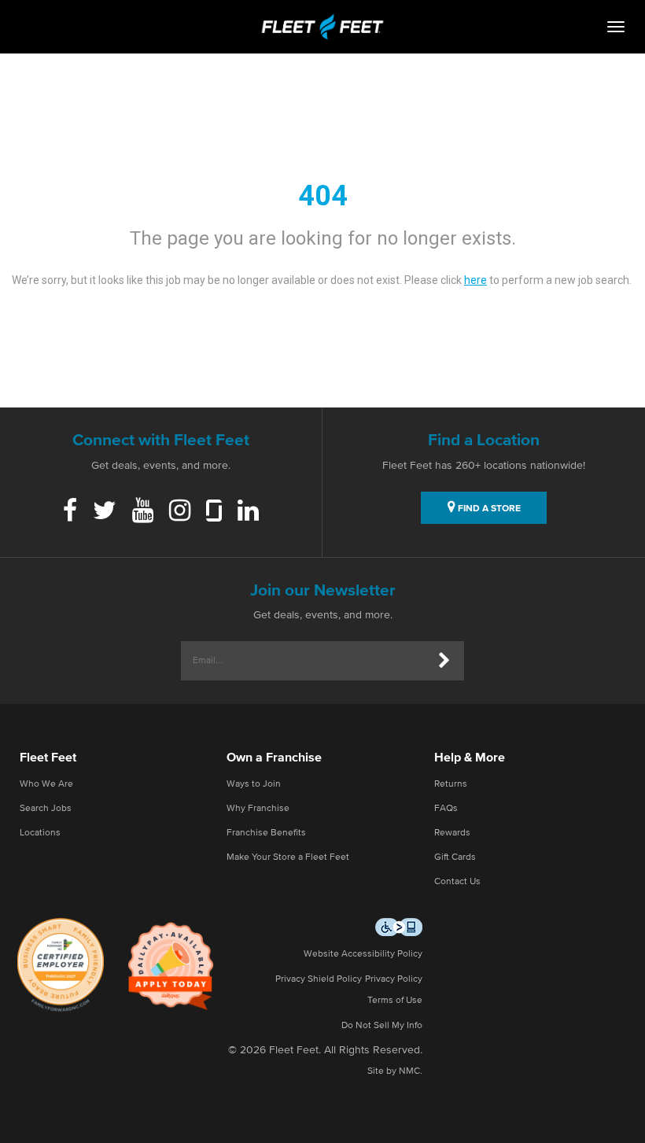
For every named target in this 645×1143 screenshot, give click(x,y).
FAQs (446, 808)
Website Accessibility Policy (363, 954)
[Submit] (444, 660)
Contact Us (457, 882)
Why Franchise (258, 808)
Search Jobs (46, 808)
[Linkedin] (248, 512)
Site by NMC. (394, 1071)
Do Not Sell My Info (381, 1026)
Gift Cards (455, 857)
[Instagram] (179, 512)
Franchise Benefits (266, 833)
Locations (40, 833)
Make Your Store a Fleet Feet (288, 857)
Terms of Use (394, 1000)
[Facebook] (70, 512)
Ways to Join (254, 784)
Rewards (452, 833)
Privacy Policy (393, 979)
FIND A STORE (488, 509)
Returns (450, 784)
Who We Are (46, 784)
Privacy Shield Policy (318, 979)
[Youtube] (142, 512)
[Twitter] (104, 512)
